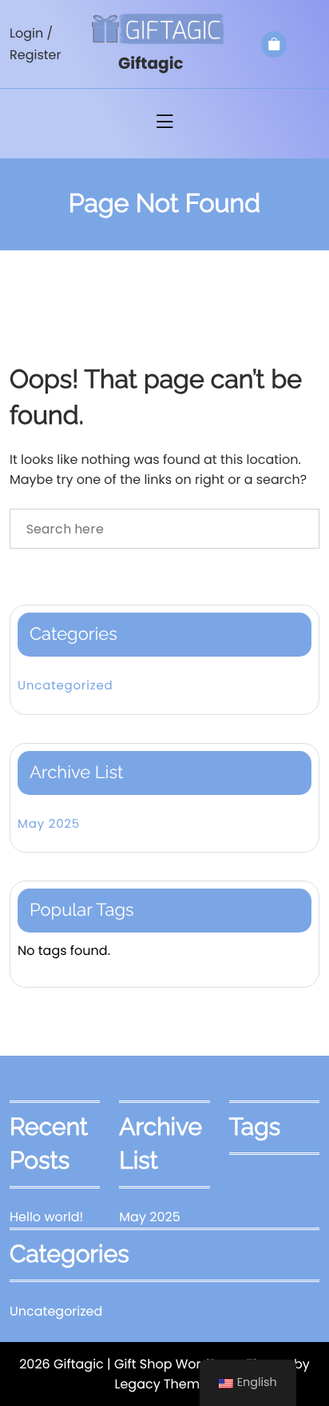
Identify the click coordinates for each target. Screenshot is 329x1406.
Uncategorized (65, 685)
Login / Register (35, 44)
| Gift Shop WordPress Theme (199, 1364)
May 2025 (49, 824)
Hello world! (46, 1217)
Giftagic (151, 63)
